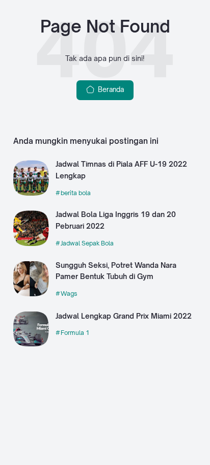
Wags (69, 293)
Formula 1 (75, 332)
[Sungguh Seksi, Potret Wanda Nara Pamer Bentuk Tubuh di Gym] (31, 294)
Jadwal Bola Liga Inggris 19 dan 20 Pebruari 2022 (116, 220)
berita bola (76, 193)
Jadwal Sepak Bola (87, 243)
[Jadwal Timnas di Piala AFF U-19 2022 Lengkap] (31, 193)
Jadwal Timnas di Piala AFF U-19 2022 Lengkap (121, 170)
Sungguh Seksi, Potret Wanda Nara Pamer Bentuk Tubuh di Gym (116, 271)
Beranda (110, 89)
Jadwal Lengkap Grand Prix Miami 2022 (124, 316)
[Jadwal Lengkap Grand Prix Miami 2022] (31, 344)
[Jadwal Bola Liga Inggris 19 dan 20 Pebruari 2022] (31, 243)
